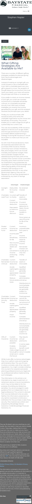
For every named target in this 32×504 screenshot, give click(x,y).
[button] (26, 11)
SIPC (7, 456)
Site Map (3, 496)
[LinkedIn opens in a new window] (29, 31)
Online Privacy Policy (7, 464)
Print (5, 41)
